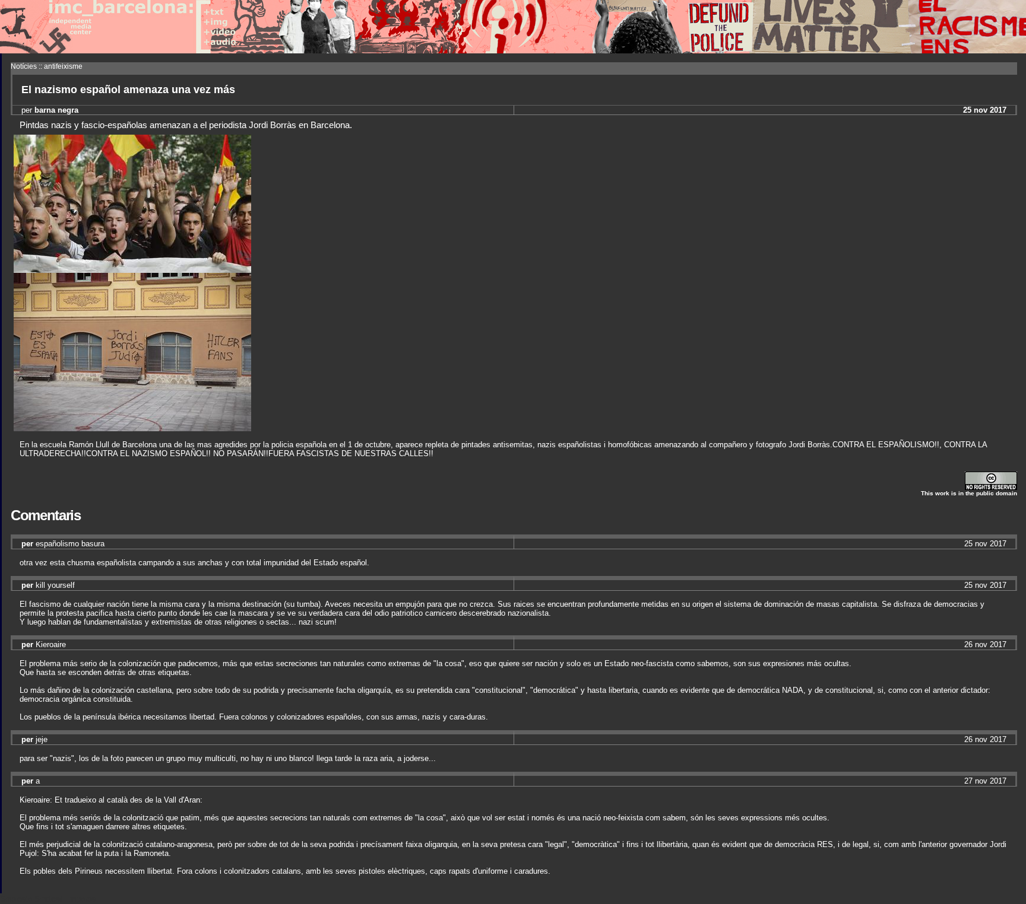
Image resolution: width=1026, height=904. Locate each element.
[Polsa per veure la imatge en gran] (132, 270)
